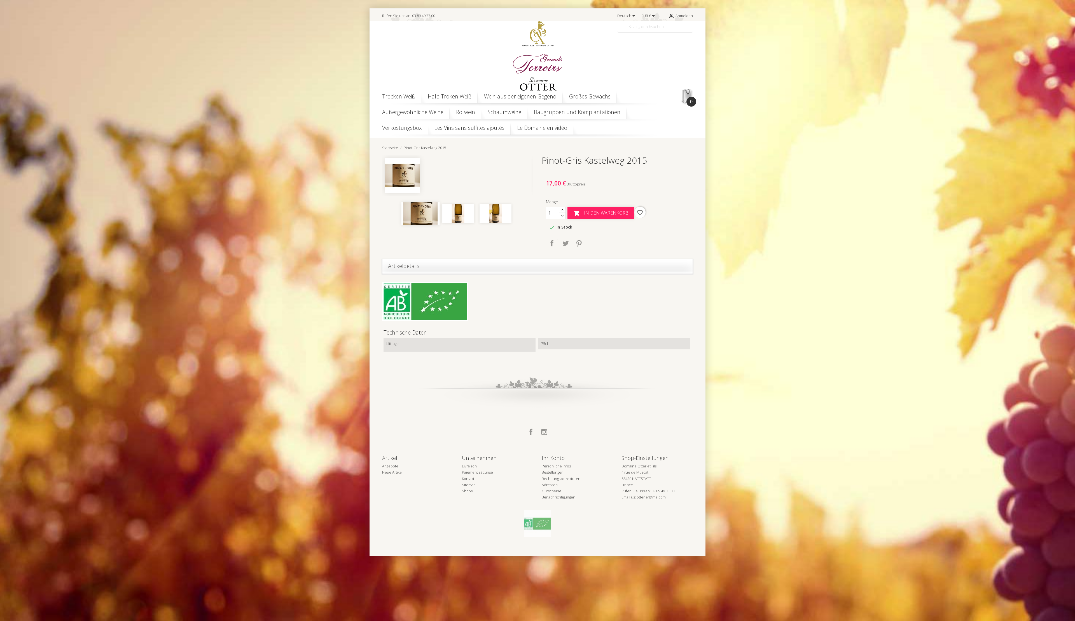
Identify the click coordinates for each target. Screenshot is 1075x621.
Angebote (390, 466)
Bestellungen (553, 472)
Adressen (550, 484)
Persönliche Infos (556, 466)
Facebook (531, 431)
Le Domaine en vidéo (542, 127)
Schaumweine (504, 112)
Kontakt (468, 478)
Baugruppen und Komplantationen (577, 112)
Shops (467, 490)
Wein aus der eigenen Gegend (520, 96)
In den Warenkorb (600, 213)
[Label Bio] (537, 523)
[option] (457, 175)
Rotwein (465, 112)
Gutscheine (551, 490)
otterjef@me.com (651, 497)
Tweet (565, 243)
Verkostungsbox (402, 127)
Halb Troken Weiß (449, 96)
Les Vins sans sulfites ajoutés (469, 127)
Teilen (552, 243)
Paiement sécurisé (477, 472)
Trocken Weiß (398, 96)
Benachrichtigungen (558, 497)
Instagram (544, 431)
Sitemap (469, 484)
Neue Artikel (392, 472)
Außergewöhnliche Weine (412, 112)
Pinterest (579, 243)
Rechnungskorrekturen (561, 478)
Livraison (469, 466)
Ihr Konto (553, 458)
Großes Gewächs (590, 96)
